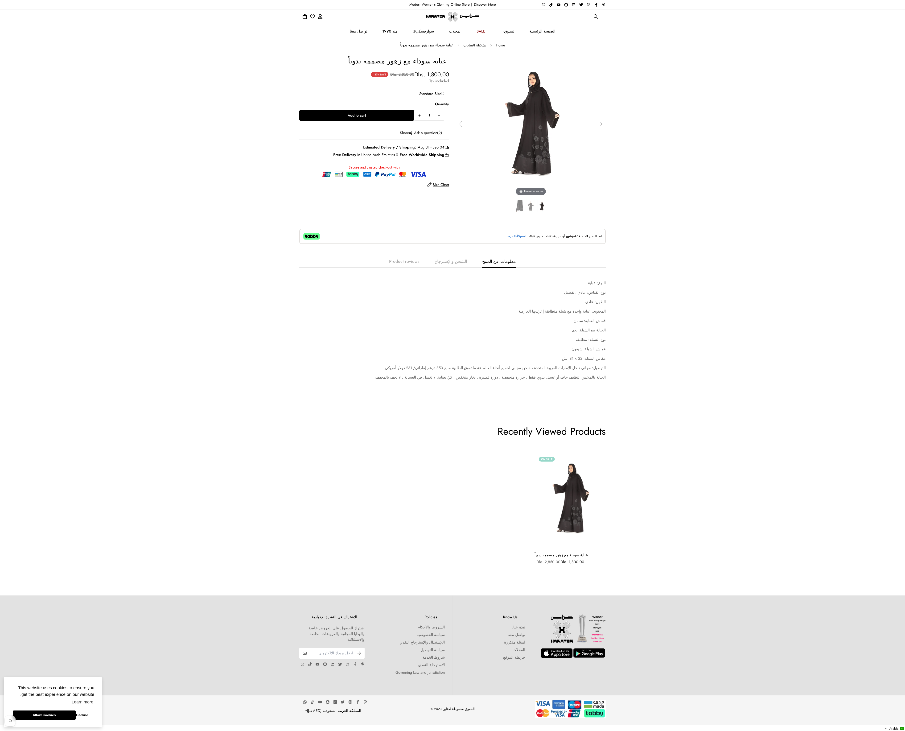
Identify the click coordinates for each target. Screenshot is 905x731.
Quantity (442, 104)
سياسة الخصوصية (431, 634)
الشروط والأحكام (431, 627)
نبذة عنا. (518, 627)
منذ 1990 (390, 31)
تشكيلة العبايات (474, 45)
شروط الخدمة (433, 657)
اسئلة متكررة (514, 642)
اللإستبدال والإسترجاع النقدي (422, 642)
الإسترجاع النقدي (431, 665)
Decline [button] (82, 715)
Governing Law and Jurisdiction (420, 672)
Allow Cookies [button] (44, 715)
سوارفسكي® (423, 31)
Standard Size (430, 93)
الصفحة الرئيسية (542, 31)
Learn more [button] (82, 702)
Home (500, 45)
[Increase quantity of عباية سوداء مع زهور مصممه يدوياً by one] (419, 115)
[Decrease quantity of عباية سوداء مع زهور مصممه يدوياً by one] (439, 115)
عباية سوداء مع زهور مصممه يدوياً (561, 555)
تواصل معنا (358, 31)
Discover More (485, 4)
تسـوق (509, 31)
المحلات (455, 31)
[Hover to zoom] (531, 126)
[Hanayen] (452, 16)
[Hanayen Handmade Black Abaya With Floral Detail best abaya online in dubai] (542, 206)
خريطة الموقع (514, 657)
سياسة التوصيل (432, 650)
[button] (894, 728)
